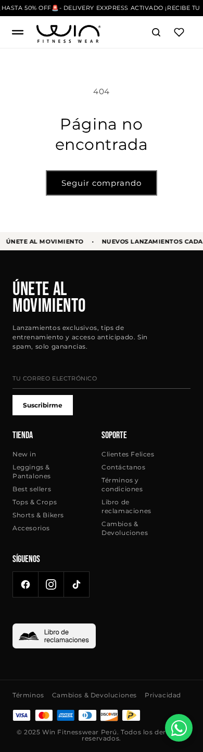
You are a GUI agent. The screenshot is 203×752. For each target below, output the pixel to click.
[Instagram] (51, 584)
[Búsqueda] (156, 32)
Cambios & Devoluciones (125, 528)
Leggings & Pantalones (31, 471)
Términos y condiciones (122, 484)
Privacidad (163, 695)
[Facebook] (25, 584)
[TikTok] (76, 584)
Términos (28, 695)
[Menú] (17, 32)
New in (24, 454)
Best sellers (31, 489)
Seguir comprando (101, 183)
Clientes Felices (128, 454)
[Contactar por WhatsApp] (179, 728)
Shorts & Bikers (38, 515)
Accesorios (31, 528)
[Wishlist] (179, 32)
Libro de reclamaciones (126, 506)
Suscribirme (42, 405)
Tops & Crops (34, 502)
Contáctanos (124, 467)
